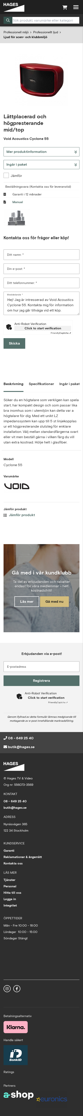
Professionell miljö (16, 32)
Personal (10, 886)
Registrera (41, 680)
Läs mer (26, 601)
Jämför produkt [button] (21, 515)
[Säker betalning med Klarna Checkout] (16, 1027)
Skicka (14, 343)
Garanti (9, 850)
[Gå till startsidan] (14, 7)
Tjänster (9, 880)
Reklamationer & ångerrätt (23, 857)
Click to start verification (43, 328)
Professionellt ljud (45, 32)
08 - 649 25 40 (21, 738)
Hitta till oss (12, 892)
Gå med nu (54, 601)
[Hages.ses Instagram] (7, 988)
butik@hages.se (21, 747)
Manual (17, 202)
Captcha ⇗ (61, 333)
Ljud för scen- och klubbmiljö (25, 37)
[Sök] (8, 20)
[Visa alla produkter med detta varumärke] (41, 486)
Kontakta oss (13, 863)
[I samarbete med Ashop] (19, 1101)
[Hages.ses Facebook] (16, 988)
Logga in (10, 899)
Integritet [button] (10, 905)
